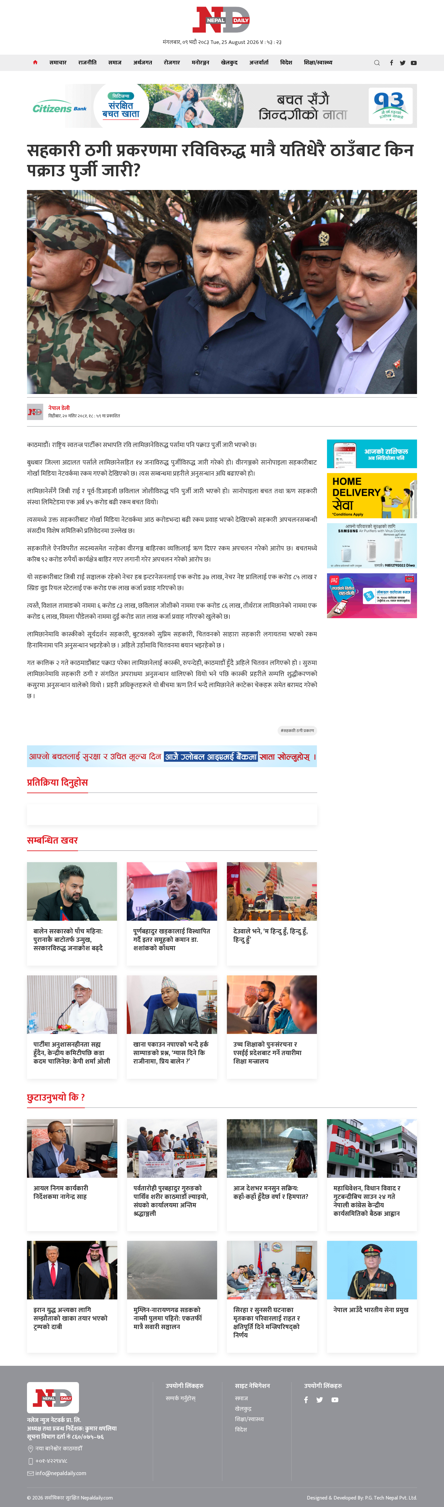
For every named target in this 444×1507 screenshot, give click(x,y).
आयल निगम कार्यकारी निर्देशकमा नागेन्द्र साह (60, 1192)
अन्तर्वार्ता (258, 62)
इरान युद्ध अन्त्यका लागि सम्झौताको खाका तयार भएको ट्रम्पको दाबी (70, 1319)
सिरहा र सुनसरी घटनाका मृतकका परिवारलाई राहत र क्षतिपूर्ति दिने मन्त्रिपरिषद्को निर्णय (266, 1323)
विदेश (286, 62)
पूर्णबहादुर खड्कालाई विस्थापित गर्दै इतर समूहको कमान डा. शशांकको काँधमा (171, 940)
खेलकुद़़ (243, 1409)
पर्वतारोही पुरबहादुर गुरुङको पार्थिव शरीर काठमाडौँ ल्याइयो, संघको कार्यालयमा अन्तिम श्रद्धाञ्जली (171, 1201)
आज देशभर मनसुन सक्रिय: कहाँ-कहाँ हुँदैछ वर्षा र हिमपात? (270, 1192)
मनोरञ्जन (200, 62)
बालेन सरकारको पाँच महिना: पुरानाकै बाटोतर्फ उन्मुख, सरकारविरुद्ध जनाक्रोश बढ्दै (68, 940)
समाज (115, 62)
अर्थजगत (142, 62)
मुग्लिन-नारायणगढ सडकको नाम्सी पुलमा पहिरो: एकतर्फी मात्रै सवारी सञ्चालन (168, 1319)
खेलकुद (229, 62)
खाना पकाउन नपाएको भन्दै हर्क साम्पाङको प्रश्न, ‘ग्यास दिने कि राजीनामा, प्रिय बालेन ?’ (171, 1053)
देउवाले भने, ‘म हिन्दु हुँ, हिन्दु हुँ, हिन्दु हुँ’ (270, 935)
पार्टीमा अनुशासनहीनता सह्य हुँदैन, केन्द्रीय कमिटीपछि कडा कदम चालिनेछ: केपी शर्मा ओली (71, 1053)
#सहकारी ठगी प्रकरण (297, 730)
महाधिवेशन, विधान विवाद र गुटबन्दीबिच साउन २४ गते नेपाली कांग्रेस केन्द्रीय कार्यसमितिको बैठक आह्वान (366, 1201)
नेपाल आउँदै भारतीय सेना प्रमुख (371, 1310)
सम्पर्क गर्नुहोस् (180, 1399)
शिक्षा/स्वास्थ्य (318, 62)
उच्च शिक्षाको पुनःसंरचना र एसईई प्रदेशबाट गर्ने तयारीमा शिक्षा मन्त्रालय (267, 1053)
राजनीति (87, 62)
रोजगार (172, 62)
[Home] (35, 63)
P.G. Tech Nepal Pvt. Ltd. (391, 1498)
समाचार (58, 62)
